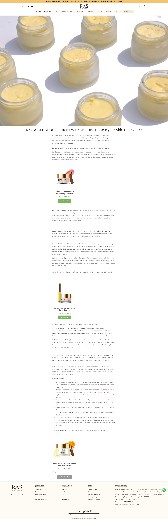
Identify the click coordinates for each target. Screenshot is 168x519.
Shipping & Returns (94, 494)
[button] (67, 11)
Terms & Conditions (94, 499)
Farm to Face (65, 497)
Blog (63, 494)
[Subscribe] (97, 514)
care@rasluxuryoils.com (130, 504)
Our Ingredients (66, 492)
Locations (38, 489)
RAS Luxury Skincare (81, 518)
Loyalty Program (93, 489)
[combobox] (128, 11)
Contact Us (91, 492)
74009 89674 (136, 502)
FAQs (36, 492)
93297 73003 (126, 502)
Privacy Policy (92, 497)
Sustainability (66, 499)
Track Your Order (40, 502)
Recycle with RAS (40, 494)
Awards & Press (40, 497)
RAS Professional (40, 499)
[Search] (132, 11)
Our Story (64, 489)
